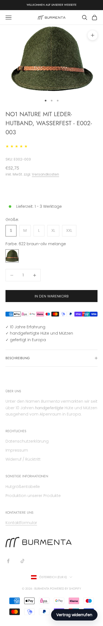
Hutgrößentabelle (22, 486)
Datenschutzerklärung (27, 441)
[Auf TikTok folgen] (22, 561)
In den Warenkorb (52, 296)
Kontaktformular (21, 522)
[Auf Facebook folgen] (8, 561)
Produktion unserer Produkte (33, 495)
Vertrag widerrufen (74, 615)
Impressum (16, 450)
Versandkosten (45, 174)
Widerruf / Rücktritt (23, 459)
